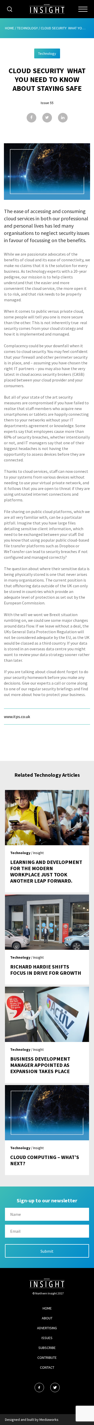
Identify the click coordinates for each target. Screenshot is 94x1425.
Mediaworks (48, 1419)
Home (9, 28)
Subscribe (47, 1347)
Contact (47, 1367)
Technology (27, 28)
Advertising (47, 1328)
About (47, 1318)
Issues (47, 1337)
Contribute (47, 1357)
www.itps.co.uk (17, 716)
